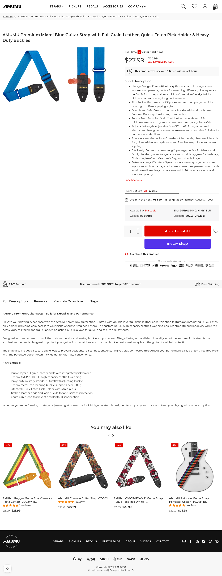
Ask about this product (144, 254)
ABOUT (130, 541)
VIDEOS (145, 541)
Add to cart (177, 231)
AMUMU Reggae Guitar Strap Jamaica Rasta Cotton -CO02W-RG (27, 500)
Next (113, 435)
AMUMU (121, 567)
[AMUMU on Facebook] (190, 541)
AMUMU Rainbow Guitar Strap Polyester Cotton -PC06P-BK (189, 500)
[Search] (183, 6)
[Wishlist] (194, 6)
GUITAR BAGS (111, 541)
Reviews (40, 301)
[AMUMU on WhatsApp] (210, 541)
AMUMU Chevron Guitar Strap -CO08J (83, 498)
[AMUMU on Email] (184, 541)
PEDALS (91, 541)
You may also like (111, 427)
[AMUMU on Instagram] (203, 541)
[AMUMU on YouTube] (197, 541)
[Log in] (205, 6)
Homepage (9, 16)
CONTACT (162, 541)
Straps (148, 215)
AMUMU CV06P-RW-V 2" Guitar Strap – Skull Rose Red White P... (138, 500)
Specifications (133, 180)
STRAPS (58, 541)
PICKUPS (75, 541)
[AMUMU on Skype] (217, 541)
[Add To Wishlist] (216, 231)
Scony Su (129, 570)
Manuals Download (68, 301)
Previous (108, 435)
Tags (94, 301)
